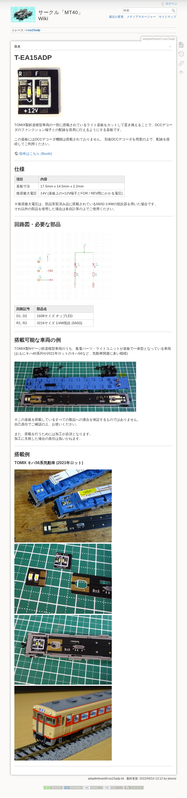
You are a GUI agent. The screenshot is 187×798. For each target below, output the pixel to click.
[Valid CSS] (113, 787)
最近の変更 (116, 16)
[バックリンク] (181, 63)
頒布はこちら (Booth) (35, 154)
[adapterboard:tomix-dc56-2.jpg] (63, 578)
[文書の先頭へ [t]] (181, 72)
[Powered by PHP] (73, 787)
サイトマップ (167, 16)
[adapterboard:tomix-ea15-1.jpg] (75, 386)
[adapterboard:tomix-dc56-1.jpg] (63, 505)
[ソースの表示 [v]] (181, 44)
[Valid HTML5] (93, 787)
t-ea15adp (33, 30)
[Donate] (53, 787)
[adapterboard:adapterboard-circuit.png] (63, 265)
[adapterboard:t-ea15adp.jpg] (38, 91)
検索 (174, 10)
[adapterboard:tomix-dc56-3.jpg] (63, 649)
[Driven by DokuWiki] (134, 787)
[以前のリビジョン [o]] (181, 54)
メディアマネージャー (141, 16)
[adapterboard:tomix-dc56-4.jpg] (63, 723)
